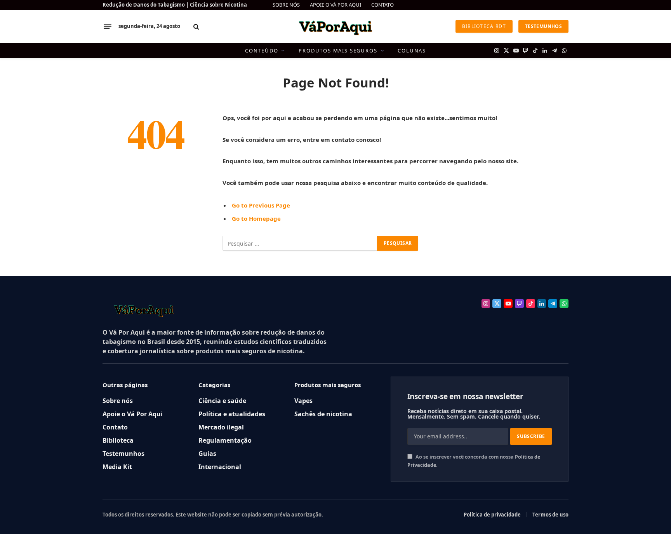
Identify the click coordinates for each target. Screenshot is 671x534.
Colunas (412, 50)
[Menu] (107, 26)
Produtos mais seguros (338, 50)
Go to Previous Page (261, 205)
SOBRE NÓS (286, 4)
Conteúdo (261, 50)
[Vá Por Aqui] (335, 26)
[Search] (196, 26)
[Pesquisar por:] (300, 243)
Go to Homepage (256, 218)
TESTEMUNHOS (543, 26)
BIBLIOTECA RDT (484, 26)
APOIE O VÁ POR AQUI (335, 4)
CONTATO (382, 4)
